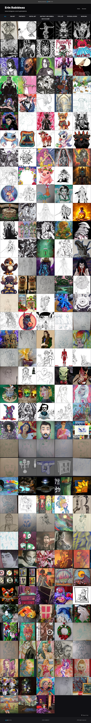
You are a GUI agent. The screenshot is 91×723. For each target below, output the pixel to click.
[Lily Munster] (64, 185)
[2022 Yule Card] (45, 276)
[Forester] (9, 440)
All (5, 16)
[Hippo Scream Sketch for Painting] (82, 95)
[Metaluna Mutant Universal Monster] (64, 58)
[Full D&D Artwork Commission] (45, 313)
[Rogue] (64, 167)
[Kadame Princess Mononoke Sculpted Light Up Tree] (27, 678)
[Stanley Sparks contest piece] (64, 422)
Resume (84, 8)
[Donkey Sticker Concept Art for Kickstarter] (27, 313)
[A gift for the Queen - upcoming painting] (45, 95)
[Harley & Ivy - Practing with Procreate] (64, 404)
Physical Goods (72, 16)
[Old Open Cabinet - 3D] (64, 458)
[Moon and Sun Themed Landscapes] (64, 514)
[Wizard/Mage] (82, 185)
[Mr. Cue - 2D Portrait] (45, 422)
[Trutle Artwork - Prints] (9, 149)
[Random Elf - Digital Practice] (45, 331)
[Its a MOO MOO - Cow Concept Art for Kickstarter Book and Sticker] (45, 131)
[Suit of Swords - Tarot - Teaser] (27, 22)
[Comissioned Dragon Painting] (9, 496)
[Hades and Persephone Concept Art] (9, 167)
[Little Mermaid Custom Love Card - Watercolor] (64, 569)
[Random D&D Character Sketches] (45, 514)
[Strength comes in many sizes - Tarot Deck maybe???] (9, 22)
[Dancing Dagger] (27, 204)
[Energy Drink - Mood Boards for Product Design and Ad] (82, 422)
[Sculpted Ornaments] (64, 623)
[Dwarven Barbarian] (27, 185)
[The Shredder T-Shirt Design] (82, 222)
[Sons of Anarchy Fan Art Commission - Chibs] (64, 641)
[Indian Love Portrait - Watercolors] (27, 641)
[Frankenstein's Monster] (9, 76)
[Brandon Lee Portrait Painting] (27, 550)
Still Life (60, 16)
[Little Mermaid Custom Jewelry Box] (27, 587)
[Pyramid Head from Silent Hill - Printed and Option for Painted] (82, 367)
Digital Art (32, 16)
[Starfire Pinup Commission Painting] (64, 659)
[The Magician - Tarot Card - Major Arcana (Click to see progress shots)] (27, 40)
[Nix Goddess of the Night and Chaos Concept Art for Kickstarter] (9, 313)
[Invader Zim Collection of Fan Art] (27, 532)
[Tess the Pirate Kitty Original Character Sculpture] (9, 587)
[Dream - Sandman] (9, 222)
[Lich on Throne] (82, 167)
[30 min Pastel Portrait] (82, 550)
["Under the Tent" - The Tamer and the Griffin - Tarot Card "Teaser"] (9, 40)
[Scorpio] (82, 440)
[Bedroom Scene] (45, 696)
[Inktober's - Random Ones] (27, 514)
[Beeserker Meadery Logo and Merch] (27, 149)
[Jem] (45, 149)
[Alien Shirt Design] (82, 240)
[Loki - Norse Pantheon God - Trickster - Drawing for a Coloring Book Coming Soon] (64, 331)
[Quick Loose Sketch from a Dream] (45, 349)
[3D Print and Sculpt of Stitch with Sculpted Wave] (64, 294)
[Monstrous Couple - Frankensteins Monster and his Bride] (45, 76)
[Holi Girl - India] (64, 532)
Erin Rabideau (15, 7)
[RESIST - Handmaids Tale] (82, 58)
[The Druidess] (64, 222)
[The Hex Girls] (27, 240)
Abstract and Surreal (47, 16)
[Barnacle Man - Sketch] (27, 440)
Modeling (84, 16)
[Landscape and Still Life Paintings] (27, 696)
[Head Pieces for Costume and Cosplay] (9, 678)
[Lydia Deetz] (9, 422)
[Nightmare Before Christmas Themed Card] (82, 569)
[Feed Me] (64, 40)
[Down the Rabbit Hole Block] (45, 550)
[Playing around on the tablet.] (82, 258)
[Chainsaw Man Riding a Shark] (27, 95)
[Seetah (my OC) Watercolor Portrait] (9, 659)
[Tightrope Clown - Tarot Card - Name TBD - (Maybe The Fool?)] (45, 22)
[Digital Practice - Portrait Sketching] (64, 385)
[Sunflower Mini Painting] (82, 478)
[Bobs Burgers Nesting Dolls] (27, 276)
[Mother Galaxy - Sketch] (64, 440)
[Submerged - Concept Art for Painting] (9, 294)
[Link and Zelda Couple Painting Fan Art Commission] (9, 641)
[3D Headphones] (9, 478)
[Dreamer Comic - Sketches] (27, 496)
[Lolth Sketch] (45, 440)
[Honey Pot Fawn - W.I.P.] (82, 458)
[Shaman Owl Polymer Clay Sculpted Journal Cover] (27, 623)
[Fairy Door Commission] (45, 605)
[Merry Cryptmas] (27, 294)
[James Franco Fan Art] (45, 532)
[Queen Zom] (27, 404)
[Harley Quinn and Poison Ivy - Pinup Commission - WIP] (82, 623)
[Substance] (45, 240)
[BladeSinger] (64, 258)
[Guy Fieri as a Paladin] (27, 258)
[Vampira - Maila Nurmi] (64, 149)
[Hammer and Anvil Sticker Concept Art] (27, 131)
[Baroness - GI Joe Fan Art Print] (82, 149)
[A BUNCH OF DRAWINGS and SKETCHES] (64, 678)
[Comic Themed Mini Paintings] (9, 569)
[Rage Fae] (82, 331)
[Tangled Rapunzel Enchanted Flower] (27, 349)
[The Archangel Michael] (64, 95)
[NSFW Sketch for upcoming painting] (27, 113)
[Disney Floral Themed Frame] (27, 167)
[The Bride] (27, 76)
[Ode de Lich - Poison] (82, 204)
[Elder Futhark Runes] (9, 605)
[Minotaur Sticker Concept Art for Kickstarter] (9, 276)
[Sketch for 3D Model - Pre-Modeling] (27, 367)
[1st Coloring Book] (82, 276)
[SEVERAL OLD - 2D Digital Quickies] (82, 587)
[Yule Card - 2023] (9, 204)
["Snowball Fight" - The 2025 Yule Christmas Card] (82, 76)
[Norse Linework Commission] (82, 641)
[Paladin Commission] (64, 204)
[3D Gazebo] (45, 478)
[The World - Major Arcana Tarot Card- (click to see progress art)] (82, 22)
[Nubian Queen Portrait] (45, 678)
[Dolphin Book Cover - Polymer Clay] (64, 605)
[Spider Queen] (82, 385)
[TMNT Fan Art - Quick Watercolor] (27, 222)
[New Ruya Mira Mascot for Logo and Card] (9, 404)
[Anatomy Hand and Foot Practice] (82, 349)
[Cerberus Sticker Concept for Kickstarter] (82, 131)
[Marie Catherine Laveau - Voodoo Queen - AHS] (9, 367)
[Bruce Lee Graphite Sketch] (9, 550)
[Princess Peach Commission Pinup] (45, 659)
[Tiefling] (45, 222)
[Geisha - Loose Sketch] (82, 514)
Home (78, 8)
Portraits (22, 16)
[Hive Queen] (27, 422)
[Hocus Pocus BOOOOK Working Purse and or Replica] (45, 623)
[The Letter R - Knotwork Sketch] (82, 496)
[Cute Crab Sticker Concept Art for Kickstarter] (9, 131)
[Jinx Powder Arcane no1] (64, 76)
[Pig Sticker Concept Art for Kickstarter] (45, 167)
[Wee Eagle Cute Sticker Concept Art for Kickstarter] (9, 258)
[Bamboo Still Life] (64, 478)
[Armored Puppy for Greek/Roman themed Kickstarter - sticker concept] (64, 113)
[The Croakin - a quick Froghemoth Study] (64, 276)
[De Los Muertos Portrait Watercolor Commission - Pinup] (45, 641)
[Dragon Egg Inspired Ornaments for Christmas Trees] (27, 385)
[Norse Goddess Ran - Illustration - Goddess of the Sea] (45, 258)
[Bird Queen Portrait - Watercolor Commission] (27, 659)
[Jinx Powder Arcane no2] (9, 95)
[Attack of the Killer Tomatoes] (82, 40)
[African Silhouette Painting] (45, 569)
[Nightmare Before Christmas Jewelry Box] (45, 587)
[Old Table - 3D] (45, 458)
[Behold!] (82, 294)
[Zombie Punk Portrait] (82, 659)
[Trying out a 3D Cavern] (27, 478)
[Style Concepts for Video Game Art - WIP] (82, 313)
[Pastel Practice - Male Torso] (82, 532)
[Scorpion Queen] (45, 385)
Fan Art (12, 16)
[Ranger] (9, 240)
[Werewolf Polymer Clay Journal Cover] (82, 605)
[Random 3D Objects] (27, 458)
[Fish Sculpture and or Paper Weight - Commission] (27, 605)
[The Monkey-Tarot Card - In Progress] (64, 22)
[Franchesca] (9, 113)
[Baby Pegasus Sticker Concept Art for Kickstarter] (64, 131)
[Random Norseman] (9, 514)
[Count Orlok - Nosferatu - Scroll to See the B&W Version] (27, 58)
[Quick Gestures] (9, 532)
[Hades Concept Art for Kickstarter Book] (82, 113)
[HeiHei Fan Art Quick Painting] (45, 185)
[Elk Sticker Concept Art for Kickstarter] (9, 185)
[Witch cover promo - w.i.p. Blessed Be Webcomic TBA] (64, 240)
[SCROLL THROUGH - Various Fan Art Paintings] (9, 696)
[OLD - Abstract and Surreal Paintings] (82, 678)
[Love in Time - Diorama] (9, 331)
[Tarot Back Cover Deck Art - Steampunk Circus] (45, 40)
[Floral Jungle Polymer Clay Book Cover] (9, 623)
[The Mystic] (9, 58)
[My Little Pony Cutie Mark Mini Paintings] (27, 569)
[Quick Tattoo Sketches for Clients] (64, 496)
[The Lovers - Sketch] (45, 294)
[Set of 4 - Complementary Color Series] (64, 550)
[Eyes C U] (45, 113)
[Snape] (45, 58)
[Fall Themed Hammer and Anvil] (9, 385)
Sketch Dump (45, 19)
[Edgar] (45, 404)
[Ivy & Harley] (82, 404)
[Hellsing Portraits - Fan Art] (45, 496)
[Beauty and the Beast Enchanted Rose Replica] (64, 587)
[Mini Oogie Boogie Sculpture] (64, 367)
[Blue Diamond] (9, 458)
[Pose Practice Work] (45, 367)
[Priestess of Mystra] (45, 204)
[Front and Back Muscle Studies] (64, 349)
